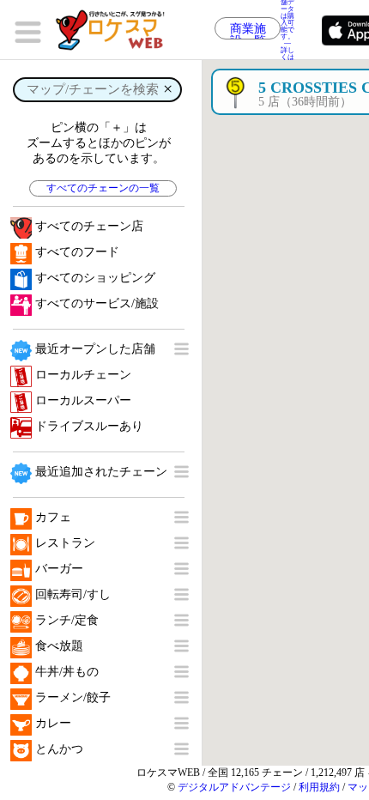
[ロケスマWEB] (115, 30)
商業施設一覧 (248, 30)
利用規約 (319, 787)
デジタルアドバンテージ (234, 787)
